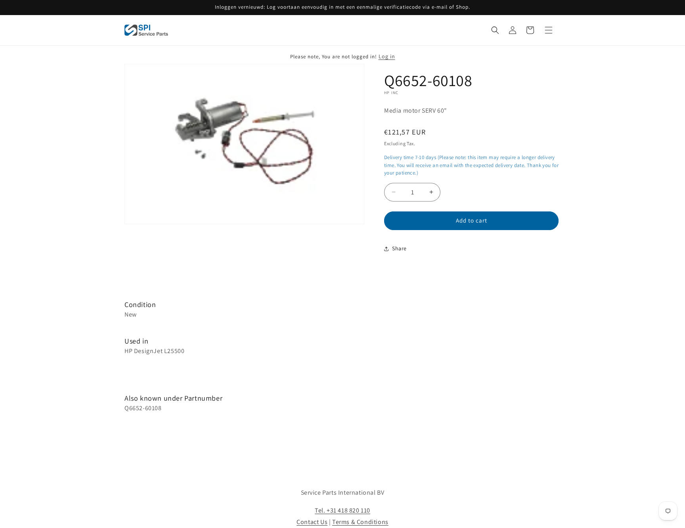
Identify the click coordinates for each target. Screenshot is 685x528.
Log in (387, 56)
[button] (495, 30)
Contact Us (312, 522)
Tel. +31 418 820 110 (342, 510)
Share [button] (399, 248)
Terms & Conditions (360, 522)
